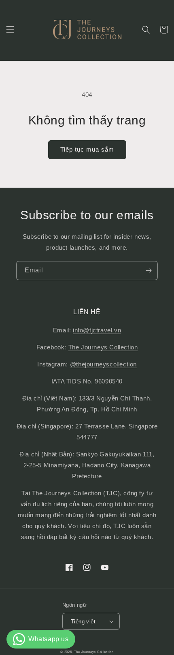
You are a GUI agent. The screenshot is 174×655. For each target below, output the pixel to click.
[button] (10, 30)
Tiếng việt (83, 622)
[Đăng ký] (148, 270)
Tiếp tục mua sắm (87, 149)
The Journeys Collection (103, 347)
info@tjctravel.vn (97, 330)
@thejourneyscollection (103, 364)
